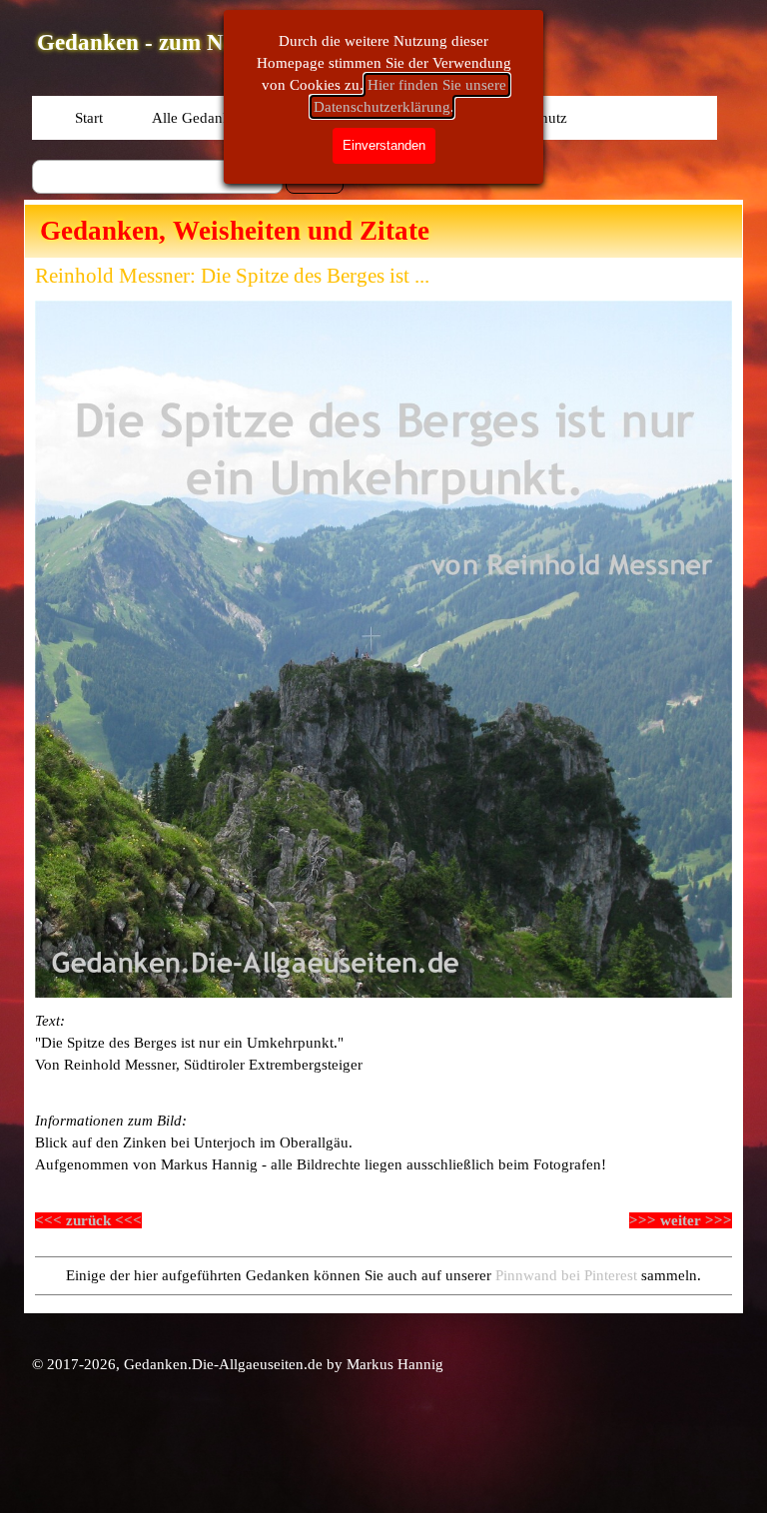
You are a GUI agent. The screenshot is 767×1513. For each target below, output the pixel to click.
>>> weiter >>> (680, 1220)
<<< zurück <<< (88, 1220)
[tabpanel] (383, 1043)
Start (89, 118)
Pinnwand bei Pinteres (564, 1275)
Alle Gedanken (199, 118)
